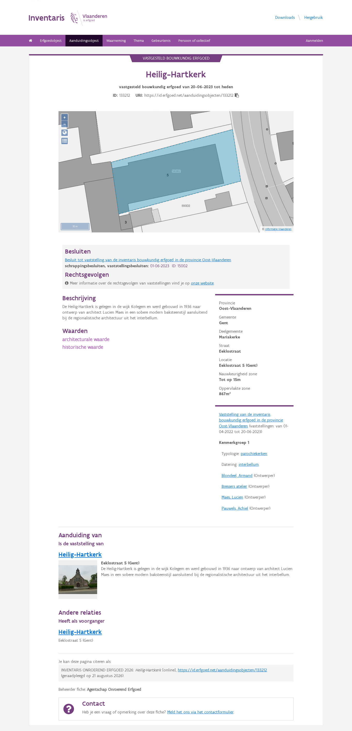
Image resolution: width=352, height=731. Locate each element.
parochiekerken (254, 453)
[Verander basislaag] (64, 141)
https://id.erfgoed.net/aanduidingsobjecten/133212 (222, 670)
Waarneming (116, 40)
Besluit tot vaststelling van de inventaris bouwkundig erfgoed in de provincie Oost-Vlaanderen (148, 259)
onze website (202, 283)
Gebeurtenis (161, 40)
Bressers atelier (234, 486)
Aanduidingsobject (84, 40)
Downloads (285, 17)
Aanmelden (314, 40)
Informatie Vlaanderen (278, 229)
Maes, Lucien (232, 497)
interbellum (249, 464)
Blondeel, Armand (237, 475)
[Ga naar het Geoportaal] (64, 132)
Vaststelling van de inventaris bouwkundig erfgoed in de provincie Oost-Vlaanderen (251, 420)
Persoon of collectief (194, 40)
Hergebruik (313, 17)
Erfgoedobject (51, 40)
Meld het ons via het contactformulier (200, 712)
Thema (138, 40)
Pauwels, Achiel (235, 508)
